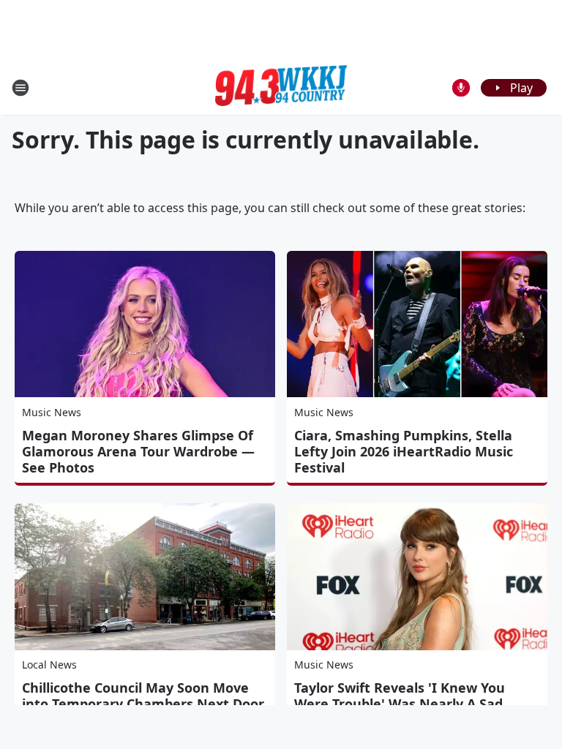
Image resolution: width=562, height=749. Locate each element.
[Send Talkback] (461, 88)
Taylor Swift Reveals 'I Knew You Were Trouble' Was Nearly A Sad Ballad (399, 704)
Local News (49, 664)
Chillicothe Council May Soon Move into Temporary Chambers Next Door (143, 696)
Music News (51, 412)
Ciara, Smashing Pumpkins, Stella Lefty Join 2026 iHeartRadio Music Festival (403, 451)
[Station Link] (281, 87)
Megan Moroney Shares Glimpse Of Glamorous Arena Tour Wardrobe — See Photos (138, 451)
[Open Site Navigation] (20, 88)
